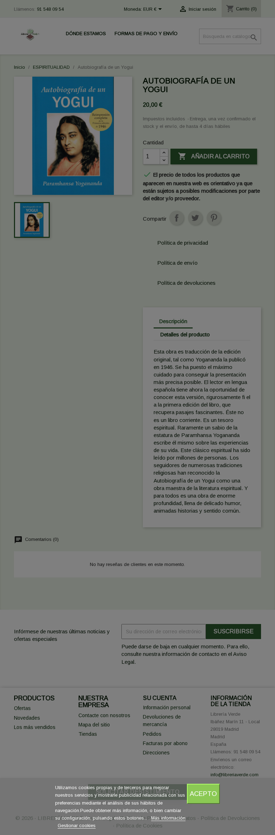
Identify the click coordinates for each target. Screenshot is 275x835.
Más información (168, 818)
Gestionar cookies (77, 825)
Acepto (203, 793)
